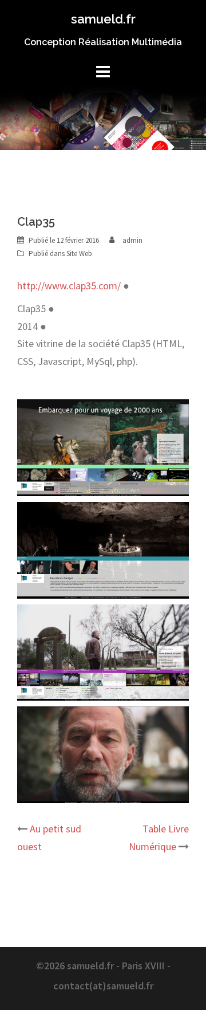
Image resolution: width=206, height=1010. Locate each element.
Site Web (79, 253)
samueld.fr (103, 18)
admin (132, 240)
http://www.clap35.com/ (69, 285)
